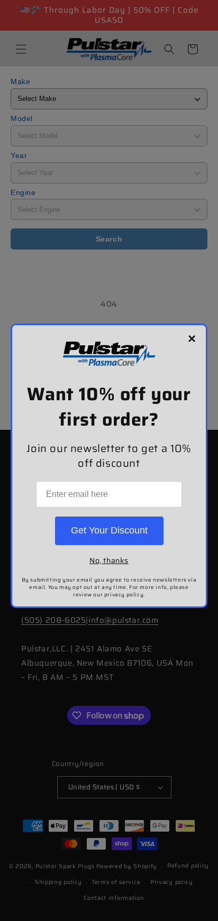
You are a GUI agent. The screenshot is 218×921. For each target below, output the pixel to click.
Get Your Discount (109, 530)
